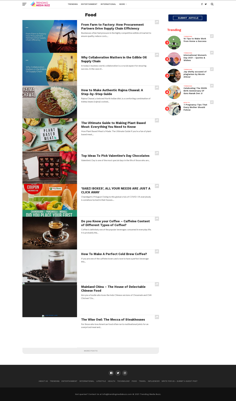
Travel (142, 381)
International (108, 4)
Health (111, 381)
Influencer (154, 381)
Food (134, 381)
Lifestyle (101, 381)
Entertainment (89, 4)
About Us (43, 381)
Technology (123, 381)
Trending (73, 4)
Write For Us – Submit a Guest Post (179, 381)
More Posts (91, 351)
